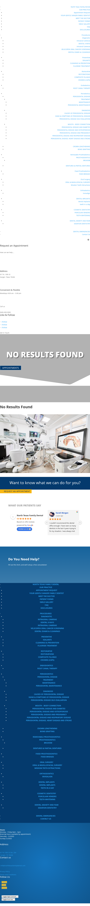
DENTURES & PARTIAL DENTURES (78, 166)
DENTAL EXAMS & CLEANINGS (79, 52)
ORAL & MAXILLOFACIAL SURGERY (77, 182)
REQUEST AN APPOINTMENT (17, 491)
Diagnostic (86, 38)
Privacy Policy (5, 871)
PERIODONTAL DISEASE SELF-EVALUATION (74, 119)
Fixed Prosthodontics (82, 171)
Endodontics (85, 85)
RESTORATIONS (84, 74)
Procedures (86, 35)
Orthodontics (85, 190)
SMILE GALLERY (84, 24)
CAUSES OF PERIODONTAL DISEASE (77, 113)
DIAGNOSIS (86, 110)
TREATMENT (85, 99)
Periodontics (85, 94)
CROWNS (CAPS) (84, 80)
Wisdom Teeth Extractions (80, 185)
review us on (23, 529)
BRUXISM (86, 160)
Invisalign (86, 193)
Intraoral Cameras (83, 41)
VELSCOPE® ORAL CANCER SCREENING (75, 49)
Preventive (86, 57)
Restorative (86, 71)
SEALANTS (86, 60)
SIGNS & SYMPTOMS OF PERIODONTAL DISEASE (72, 116)
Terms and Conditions (8, 875)
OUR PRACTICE (84, 10)
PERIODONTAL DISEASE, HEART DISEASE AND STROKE (70, 139)
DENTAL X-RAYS (84, 44)
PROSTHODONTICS (83, 157)
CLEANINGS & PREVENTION (80, 63)
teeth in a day (85, 204)
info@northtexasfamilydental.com (12, 866)
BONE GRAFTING (84, 149)
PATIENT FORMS (84, 21)
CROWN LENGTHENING (81, 146)
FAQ (88, 27)
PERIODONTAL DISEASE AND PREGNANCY (75, 133)
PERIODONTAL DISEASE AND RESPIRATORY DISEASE (71, 136)
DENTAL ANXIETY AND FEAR (80, 221)
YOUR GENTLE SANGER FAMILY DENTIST (75, 15)
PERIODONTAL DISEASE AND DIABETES (76, 127)
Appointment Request (82, 13)
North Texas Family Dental (80, 7)
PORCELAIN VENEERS (82, 213)
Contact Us (86, 234)
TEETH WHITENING (83, 215)
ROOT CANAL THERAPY (81, 88)
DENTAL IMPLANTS (83, 199)
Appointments (10, 367)
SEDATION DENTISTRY (82, 224)
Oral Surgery (85, 179)
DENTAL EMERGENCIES (81, 232)
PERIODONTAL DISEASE (81, 96)
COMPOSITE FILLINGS (82, 77)
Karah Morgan (62, 513)
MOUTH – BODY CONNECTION (79, 124)
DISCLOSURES (85, 30)
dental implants (84, 201)
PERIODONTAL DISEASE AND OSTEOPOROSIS (73, 130)
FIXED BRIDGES (84, 174)
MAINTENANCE (84, 102)
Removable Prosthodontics (80, 155)
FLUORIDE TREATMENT (81, 66)
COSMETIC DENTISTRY (82, 210)
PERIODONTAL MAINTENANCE (79, 105)
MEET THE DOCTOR (83, 18)
